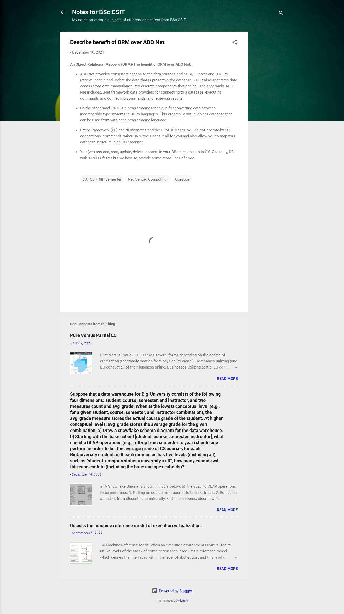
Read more (227, 378)
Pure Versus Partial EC (93, 335)
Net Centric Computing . (148, 179)
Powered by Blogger (175, 591)
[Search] (281, 13)
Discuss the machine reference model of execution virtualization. (136, 525)
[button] (235, 43)
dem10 (183, 600)
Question (182, 179)
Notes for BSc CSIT (98, 12)
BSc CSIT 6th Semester (101, 179)
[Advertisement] (268, 107)
